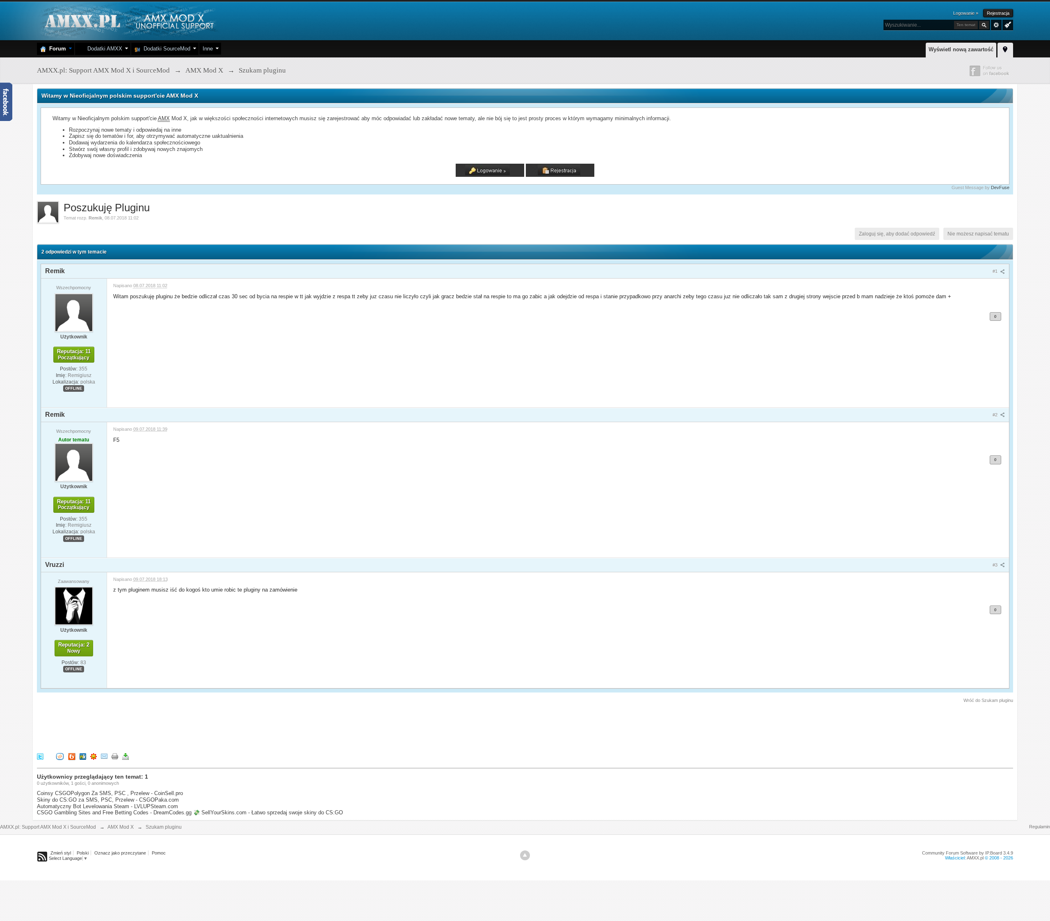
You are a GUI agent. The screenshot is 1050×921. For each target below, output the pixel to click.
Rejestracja (998, 13)
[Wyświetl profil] (74, 312)
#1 (996, 271)
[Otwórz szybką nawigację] (1005, 49)
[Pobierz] (125, 756)
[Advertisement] (186, 726)
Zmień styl (60, 852)
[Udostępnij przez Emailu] (104, 756)
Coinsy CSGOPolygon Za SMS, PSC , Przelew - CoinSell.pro (110, 793)
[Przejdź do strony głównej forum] (128, 20)
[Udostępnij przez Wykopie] (60, 756)
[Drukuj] (115, 756)
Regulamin (1039, 826)
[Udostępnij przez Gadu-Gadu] (93, 756)
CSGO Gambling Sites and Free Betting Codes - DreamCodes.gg (114, 812)
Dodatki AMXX (103, 49)
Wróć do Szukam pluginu (988, 700)
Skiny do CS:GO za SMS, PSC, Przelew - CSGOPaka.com (108, 800)
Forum (56, 49)
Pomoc (159, 852)
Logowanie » (965, 13)
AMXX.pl (975, 857)
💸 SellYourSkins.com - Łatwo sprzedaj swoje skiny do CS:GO (268, 812)
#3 (996, 564)
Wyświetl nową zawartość (961, 49)
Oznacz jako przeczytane (120, 852)
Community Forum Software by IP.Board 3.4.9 (967, 852)
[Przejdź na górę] (525, 855)
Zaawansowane (996, 25)
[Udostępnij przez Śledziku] (83, 756)
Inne (208, 49)
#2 (996, 414)
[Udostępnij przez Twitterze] (40, 756)
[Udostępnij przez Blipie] (71, 756)
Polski (83, 852)
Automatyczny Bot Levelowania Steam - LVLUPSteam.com (107, 806)
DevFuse (1000, 187)
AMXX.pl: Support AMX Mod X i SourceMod (48, 827)
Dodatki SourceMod (165, 49)
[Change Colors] (1006, 24)
